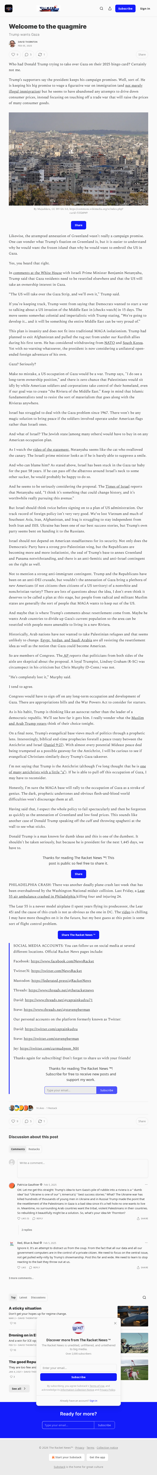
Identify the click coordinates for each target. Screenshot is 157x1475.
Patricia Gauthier (28, 1184)
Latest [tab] (23, 1297)
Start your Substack (68, 1457)
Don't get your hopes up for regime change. (38, 1314)
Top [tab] (13, 1297)
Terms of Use (97, 1386)
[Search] (101, 8)
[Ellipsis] (146, 1184)
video (126, 912)
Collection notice (107, 1447)
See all (16, 1388)
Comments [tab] (18, 1149)
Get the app (97, 1457)
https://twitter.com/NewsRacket (56, 971)
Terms (90, 1447)
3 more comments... (21, 1278)
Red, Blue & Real (28, 1243)
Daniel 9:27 (53, 745)
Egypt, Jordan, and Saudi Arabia (66, 640)
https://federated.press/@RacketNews (61, 981)
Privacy (79, 1447)
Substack (59, 1467)
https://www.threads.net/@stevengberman (57, 1010)
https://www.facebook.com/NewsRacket (62, 961)
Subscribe (125, 8)
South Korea (133, 343)
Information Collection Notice (77, 1389)
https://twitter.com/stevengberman (51, 1039)
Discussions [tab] (38, 1297)
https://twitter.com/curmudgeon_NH (49, 1048)
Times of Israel (117, 486)
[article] (78, 1316)
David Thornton (27, 42)
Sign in (145, 8)
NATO (109, 343)
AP (66, 655)
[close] (115, 1323)
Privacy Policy (107, 1389)
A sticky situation (25, 1308)
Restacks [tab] (34, 1149)
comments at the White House (37, 273)
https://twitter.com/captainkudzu (51, 1029)
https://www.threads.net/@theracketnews (61, 990)
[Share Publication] (110, 8)
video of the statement (51, 449)
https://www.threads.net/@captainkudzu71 (59, 1000)
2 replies (27, 1230)
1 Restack (51, 1108)
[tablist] (25, 1149)
